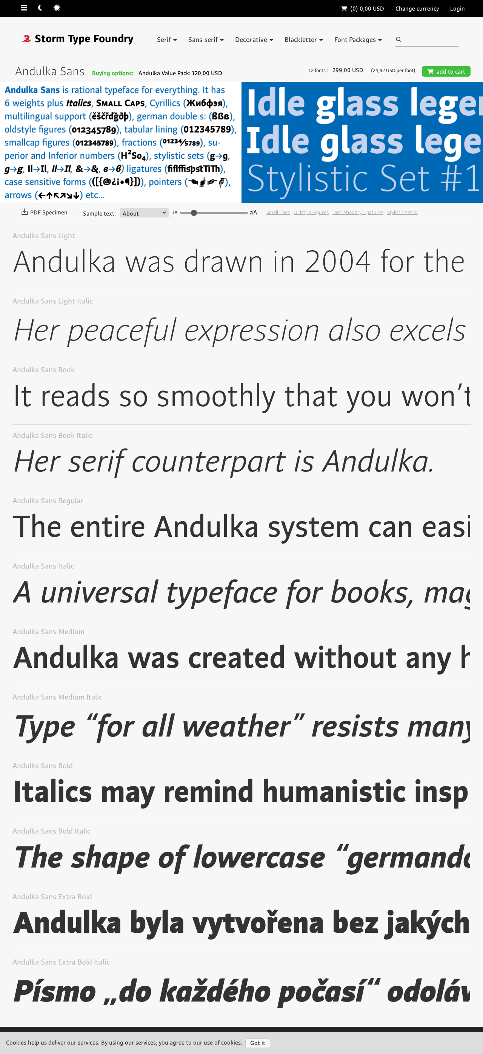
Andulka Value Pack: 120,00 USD (180, 73)
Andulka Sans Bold (42, 766)
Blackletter (301, 40)
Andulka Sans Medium (48, 632)
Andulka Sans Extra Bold (52, 897)
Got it (257, 1043)
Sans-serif (203, 40)
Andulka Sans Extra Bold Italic (61, 962)
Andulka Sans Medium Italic (57, 697)
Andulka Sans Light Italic (52, 301)
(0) (362, 8)
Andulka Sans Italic (43, 566)
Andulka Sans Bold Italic (51, 831)
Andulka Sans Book (43, 370)
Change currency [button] (417, 9)
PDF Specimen (44, 212)
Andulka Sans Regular (47, 501)
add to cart (446, 72)
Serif (164, 40)
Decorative (252, 40)
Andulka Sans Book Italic (52, 435)
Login (457, 9)
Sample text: (99, 214)
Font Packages (355, 40)
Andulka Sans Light (43, 236)
